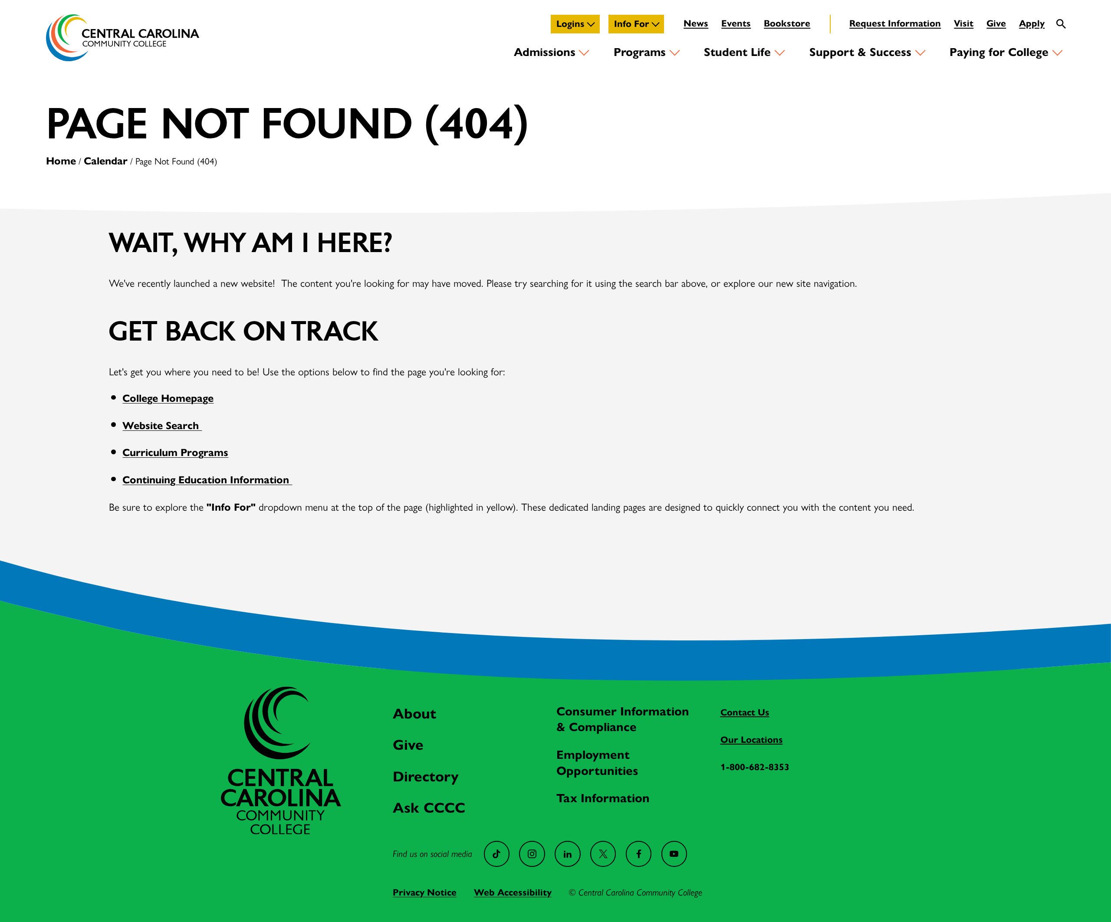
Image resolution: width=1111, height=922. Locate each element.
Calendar (106, 160)
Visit (963, 23)
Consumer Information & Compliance (622, 719)
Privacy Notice (425, 892)
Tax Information (603, 798)
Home (61, 160)
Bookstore (787, 23)
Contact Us (744, 712)
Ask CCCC (429, 808)
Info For (631, 24)
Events (736, 23)
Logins (570, 24)
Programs (640, 52)
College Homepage (168, 398)
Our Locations (751, 739)
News (696, 23)
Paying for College (999, 52)
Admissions (544, 52)
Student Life (737, 52)
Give (996, 23)
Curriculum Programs (175, 452)
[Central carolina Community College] (281, 830)
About (414, 713)
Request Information (895, 23)
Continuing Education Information (207, 479)
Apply (1032, 23)
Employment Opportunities (597, 762)
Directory (426, 776)
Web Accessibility (513, 892)
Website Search (162, 425)
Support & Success (860, 52)
